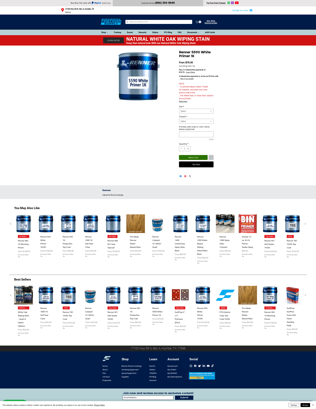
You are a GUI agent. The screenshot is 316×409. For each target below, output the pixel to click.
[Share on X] (189, 182)
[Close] (313, 405)
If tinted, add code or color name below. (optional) (194, 128)
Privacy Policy (99, 405)
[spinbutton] (185, 148)
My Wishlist (172, 379)
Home (105, 372)
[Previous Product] (10, 229)
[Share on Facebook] (180, 182)
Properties (106, 386)
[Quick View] (23, 229)
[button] (199, 22)
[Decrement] (181, 148)
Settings (294, 405)
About (105, 375)
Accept (305, 405)
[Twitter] (199, 371)
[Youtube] (208, 371)
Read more (183, 101)
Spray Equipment (129, 379)
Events (152, 372)
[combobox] (196, 111)
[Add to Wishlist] (211, 157)
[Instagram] (190, 371)
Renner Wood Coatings (132, 372)
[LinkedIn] (203, 371)
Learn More (199, 72)
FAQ (104, 379)
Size (181, 106)
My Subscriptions (175, 382)
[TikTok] (212, 371)
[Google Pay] (196, 170)
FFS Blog (152, 382)
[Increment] (188, 148)
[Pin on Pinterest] (185, 182)
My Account (173, 372)
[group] (158, 247)
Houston (153, 386)
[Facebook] (195, 371)
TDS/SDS (153, 379)
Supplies (125, 382)
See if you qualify (187, 79)
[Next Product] (305, 229)
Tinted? (183, 116)
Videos (152, 375)
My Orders (172, 375)
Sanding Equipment (130, 375)
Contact (106, 382)
